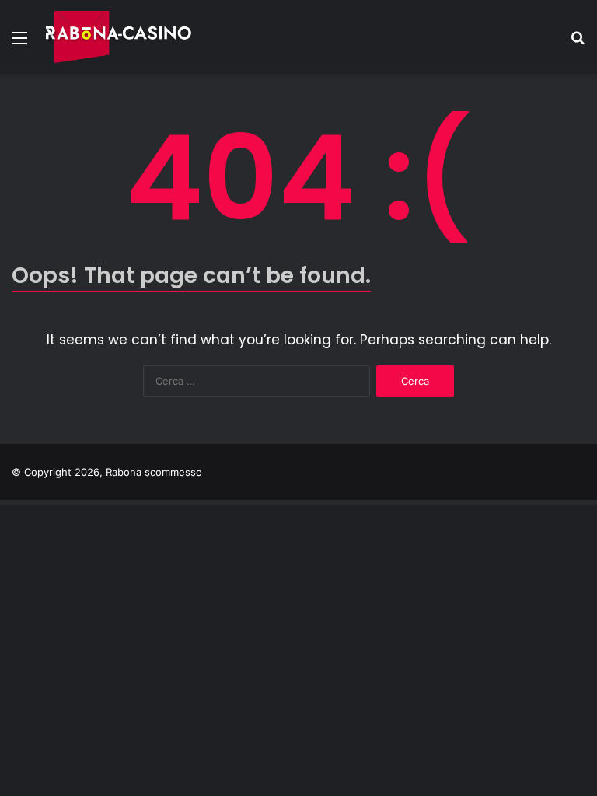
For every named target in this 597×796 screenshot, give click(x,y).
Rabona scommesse (154, 472)
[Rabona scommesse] (119, 37)
